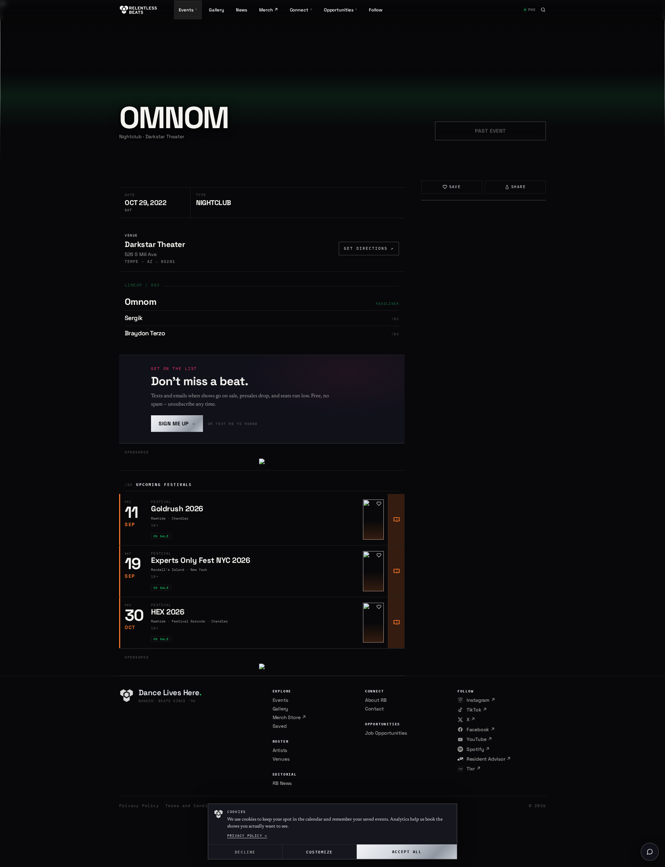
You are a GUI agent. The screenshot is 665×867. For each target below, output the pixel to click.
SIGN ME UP (177, 423)
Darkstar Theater (155, 244)
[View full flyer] (483, 200)
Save (455, 186)
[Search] (543, 9)
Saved (280, 726)
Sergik (133, 318)
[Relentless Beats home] (138, 10)
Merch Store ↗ (289, 717)
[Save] (379, 503)
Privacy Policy (139, 805)
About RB (376, 700)
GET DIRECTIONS (369, 248)
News (242, 10)
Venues (281, 759)
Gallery (216, 10)
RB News (282, 783)
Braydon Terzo (145, 333)
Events (280, 700)
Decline (245, 851)
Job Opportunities (386, 733)
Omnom (140, 302)
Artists (280, 750)
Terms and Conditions (193, 805)
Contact (374, 709)
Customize (319, 851)
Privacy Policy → (247, 835)
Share (518, 186)
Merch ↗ (268, 10)
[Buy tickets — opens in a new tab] (396, 519)
